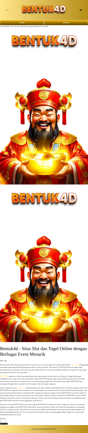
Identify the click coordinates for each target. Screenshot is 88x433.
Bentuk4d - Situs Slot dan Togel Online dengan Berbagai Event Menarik (26, 26)
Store (1, 26)
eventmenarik (74, 365)
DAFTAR (66, 23)
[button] (4, 424)
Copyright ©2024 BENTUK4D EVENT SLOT (44, 429)
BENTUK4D (4, 376)
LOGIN (22, 23)
